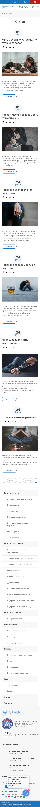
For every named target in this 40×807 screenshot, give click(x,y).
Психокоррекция (14, 637)
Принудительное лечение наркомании (17, 524)
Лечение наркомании (12, 493)
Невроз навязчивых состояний (19, 655)
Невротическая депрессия (17, 673)
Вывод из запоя (13, 571)
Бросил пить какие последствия (21, 758)
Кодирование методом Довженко (20, 601)
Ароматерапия (13, 538)
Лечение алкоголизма (13, 544)
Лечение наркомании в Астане (19, 499)
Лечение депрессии (15, 643)
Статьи (6, 697)
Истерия (10, 661)
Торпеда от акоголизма (18, 751)
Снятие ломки (13, 511)
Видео (9, 691)
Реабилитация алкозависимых (19, 595)
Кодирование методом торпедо (19, 607)
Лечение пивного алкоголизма (19, 565)
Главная (4, 13)
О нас (5, 679)
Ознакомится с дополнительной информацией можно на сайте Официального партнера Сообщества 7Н (25, 724)
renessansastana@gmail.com (15, 794)
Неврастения (12, 667)
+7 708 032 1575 (28, 7)
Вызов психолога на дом (17, 631)
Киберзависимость (15, 619)
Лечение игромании (12, 613)
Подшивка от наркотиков (17, 517)
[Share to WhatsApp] (10, 47)
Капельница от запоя (15, 577)
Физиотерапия (13, 532)
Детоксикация (13, 583)
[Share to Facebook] (3, 47)
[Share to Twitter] (6, 47)
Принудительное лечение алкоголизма (17, 551)
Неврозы (7, 649)
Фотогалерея (12, 685)
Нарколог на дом (14, 505)
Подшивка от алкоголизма (18, 589)
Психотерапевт (10, 625)
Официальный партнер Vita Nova (26, 735)
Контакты (7, 703)
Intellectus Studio (26, 804)
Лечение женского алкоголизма (20, 559)
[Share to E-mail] (13, 47)
